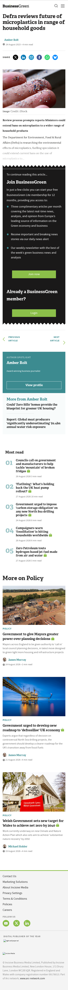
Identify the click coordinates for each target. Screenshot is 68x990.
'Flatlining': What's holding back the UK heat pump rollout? (35, 487)
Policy (7, 628)
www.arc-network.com (32, 978)
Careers (7, 910)
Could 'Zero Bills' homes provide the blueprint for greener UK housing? (32, 406)
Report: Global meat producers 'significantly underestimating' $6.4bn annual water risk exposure (33, 423)
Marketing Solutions (15, 882)
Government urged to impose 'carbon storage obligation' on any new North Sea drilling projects (37, 509)
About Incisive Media (15, 887)
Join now (34, 274)
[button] (56, 6)
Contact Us (9, 876)
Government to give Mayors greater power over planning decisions (30, 636)
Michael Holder (17, 846)
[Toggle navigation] (61, 6)
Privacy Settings (12, 893)
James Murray (17, 660)
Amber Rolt (11, 40)
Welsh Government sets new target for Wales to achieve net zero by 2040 (33, 823)
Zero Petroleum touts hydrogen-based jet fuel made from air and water (36, 551)
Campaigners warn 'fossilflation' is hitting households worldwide (32, 531)
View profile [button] (34, 385)
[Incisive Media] (9, 953)
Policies (7, 904)
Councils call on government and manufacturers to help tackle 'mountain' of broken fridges (36, 465)
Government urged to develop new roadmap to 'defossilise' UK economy (31, 727)
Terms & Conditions (15, 899)
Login (34, 313)
